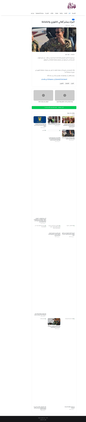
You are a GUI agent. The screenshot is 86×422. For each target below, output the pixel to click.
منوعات (56, 13)
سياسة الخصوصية (40, 13)
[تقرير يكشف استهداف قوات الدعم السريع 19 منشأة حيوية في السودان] (40, 269)
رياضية (61, 13)
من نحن (32, 13)
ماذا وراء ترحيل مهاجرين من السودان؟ (54, 124)
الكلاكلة (66, 83)
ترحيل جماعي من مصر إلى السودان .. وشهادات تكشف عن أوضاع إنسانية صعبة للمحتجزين (54, 234)
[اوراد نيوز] (71, 5)
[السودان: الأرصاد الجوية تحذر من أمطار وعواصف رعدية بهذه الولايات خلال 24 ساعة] (68, 228)
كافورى (61, 83)
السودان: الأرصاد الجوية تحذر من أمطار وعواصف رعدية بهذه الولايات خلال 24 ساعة (68, 234)
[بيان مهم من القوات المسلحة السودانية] (68, 362)
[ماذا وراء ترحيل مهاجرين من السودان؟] (54, 119)
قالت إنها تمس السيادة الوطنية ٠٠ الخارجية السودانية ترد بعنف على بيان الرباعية (40, 125)
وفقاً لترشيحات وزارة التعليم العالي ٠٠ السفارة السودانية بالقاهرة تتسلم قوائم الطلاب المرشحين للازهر (54, 139)
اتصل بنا (47, 13)
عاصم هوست (42, 419)
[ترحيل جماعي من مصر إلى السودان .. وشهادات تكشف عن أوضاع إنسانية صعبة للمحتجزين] (54, 228)
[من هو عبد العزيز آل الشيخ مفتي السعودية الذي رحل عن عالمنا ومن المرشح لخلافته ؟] (68, 119)
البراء (72, 83)
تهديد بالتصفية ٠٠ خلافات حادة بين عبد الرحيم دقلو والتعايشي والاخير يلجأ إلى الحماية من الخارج (40, 408)
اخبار (69, 13)
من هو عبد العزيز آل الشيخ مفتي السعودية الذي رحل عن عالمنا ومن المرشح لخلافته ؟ (69, 125)
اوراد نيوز (72, 25)
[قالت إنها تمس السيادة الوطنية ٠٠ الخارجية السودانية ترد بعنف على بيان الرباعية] (40, 119)
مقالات (51, 13)
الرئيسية (74, 13)
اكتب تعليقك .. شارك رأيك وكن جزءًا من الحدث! (54, 107)
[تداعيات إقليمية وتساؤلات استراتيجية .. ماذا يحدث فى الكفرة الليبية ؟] (54, 321)
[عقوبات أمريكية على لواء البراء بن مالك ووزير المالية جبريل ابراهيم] (68, 133)
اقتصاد (65, 13)
